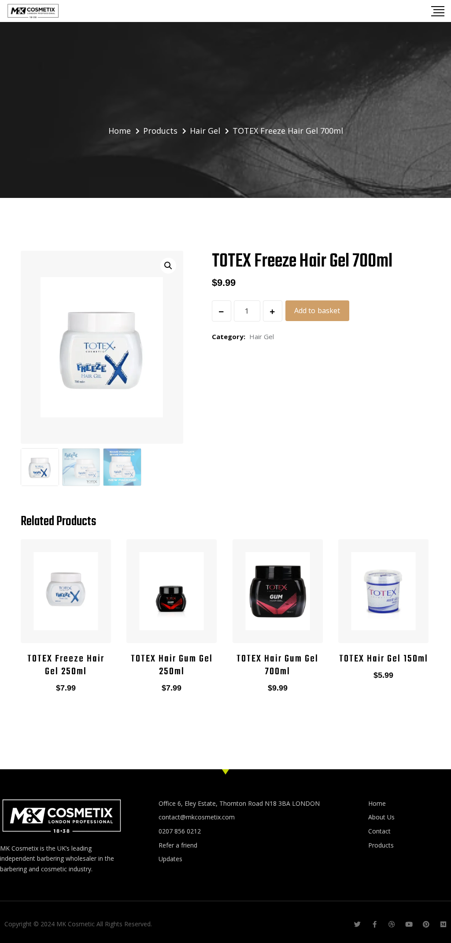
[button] (168, 266)
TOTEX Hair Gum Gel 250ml (172, 665)
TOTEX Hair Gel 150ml (383, 658)
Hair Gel (261, 336)
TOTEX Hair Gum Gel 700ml (277, 665)
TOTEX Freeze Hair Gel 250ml (65, 665)
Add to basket (317, 310)
